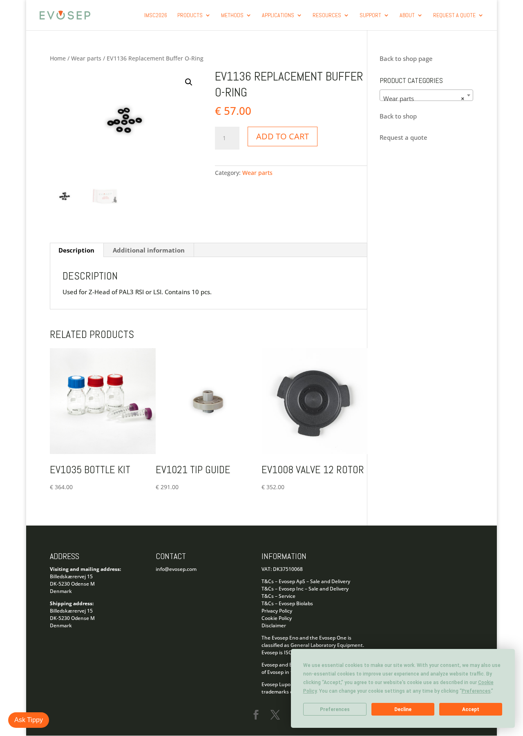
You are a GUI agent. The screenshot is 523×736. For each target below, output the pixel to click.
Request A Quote (454, 15)
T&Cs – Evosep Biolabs (287, 603)
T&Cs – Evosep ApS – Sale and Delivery (306, 581)
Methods (232, 15)
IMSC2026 (155, 15)
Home (58, 58)
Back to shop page (406, 58)
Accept (470, 709)
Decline (402, 709)
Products (190, 15)
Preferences (335, 709)
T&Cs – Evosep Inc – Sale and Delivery (305, 588)
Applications (278, 15)
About (407, 15)
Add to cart (282, 136)
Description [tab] (76, 250)
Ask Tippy (28, 719)
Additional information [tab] (149, 250)
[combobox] (426, 95)
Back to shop (398, 116)
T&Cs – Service (278, 596)
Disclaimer (274, 625)
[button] (188, 82)
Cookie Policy (277, 618)
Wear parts (86, 58)
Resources (327, 15)
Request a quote (403, 137)
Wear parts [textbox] (424, 98)
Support (370, 15)
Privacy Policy (277, 610)
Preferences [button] (476, 691)
